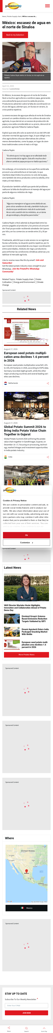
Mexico (29, 908)
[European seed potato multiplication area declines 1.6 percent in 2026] (26, 351)
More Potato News (26, 654)
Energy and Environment (24, 282)
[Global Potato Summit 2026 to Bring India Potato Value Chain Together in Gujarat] (26, 425)
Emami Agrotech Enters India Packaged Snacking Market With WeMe (35, 631)
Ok (26, 535)
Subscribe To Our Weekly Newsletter (20, 999)
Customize (25, 542)
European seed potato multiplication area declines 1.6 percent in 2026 (35, 644)
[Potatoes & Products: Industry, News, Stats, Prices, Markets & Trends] (13, 6)
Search (26, 1031)
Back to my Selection (15, 34)
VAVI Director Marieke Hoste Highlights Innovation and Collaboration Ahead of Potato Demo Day (25, 607)
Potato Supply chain (25, 279)
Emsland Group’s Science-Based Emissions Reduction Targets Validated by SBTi (34, 618)
